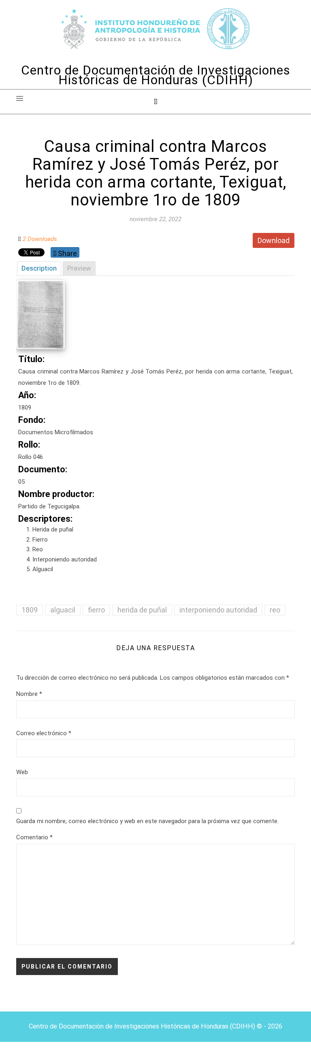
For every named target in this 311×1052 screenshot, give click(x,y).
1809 (29, 610)
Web (22, 772)
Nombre (29, 694)
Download (274, 240)
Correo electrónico (43, 733)
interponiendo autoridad (218, 610)
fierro (96, 610)
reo (275, 610)
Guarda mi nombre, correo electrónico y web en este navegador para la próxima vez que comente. (147, 821)
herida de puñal (142, 610)
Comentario (34, 837)
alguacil (62, 610)
